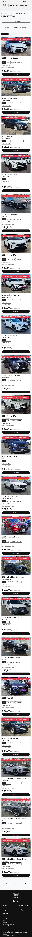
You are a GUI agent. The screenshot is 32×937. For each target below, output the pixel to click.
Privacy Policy (6, 925)
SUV (4, 909)
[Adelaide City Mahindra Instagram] (6, 1)
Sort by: (16, 27)
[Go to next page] (25, 883)
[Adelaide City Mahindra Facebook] (4, 1)
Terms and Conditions (8, 924)
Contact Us (5, 918)
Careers (5, 922)
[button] (29, 8)
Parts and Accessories (22, 910)
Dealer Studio (11, 935)
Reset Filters (5, 34)
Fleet (4, 920)
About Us (5, 917)
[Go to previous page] (7, 883)
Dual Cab (5, 910)
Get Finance (16, 74)
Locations (26, 1)
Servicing (19, 909)
